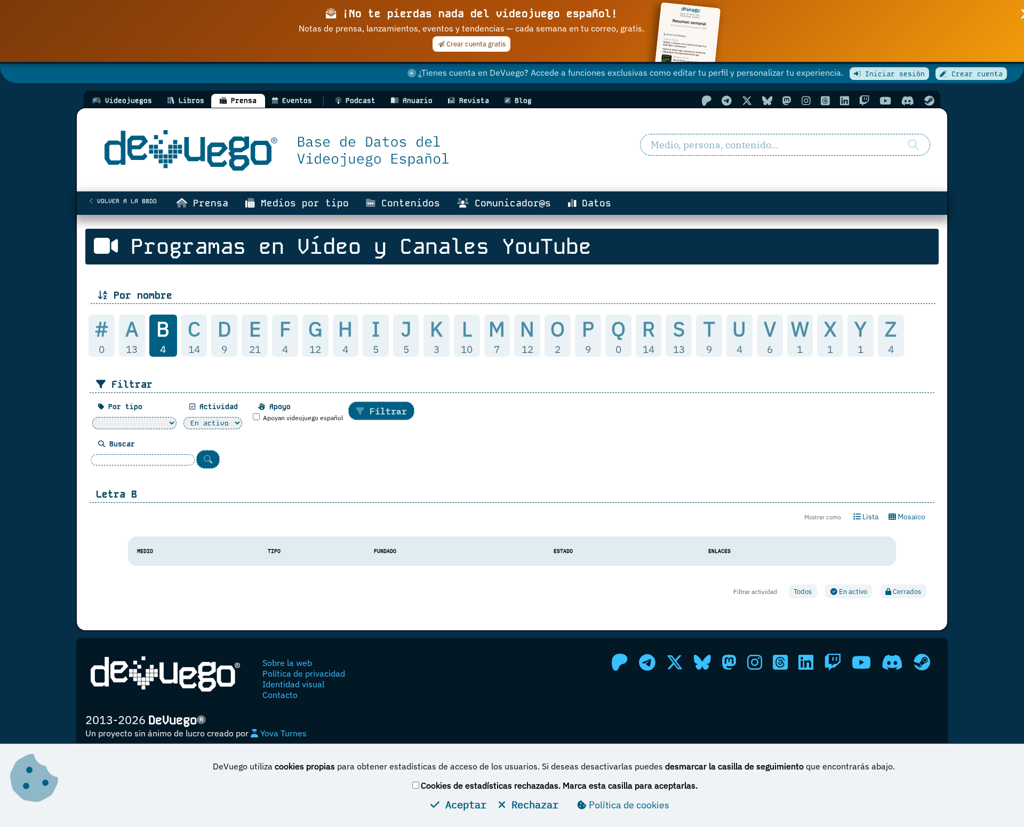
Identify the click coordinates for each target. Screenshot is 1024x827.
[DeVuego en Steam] (929, 100)
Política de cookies (628, 805)
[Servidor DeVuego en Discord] (907, 100)
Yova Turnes (282, 733)
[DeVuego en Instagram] (806, 100)
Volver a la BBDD (125, 201)
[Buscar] (913, 145)
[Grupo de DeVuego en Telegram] (726, 100)
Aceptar (462, 804)
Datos (593, 203)
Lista (869, 516)
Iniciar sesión (893, 73)
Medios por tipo (302, 203)
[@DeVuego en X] (747, 100)
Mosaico (910, 516)
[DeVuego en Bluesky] (767, 100)
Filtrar (385, 411)
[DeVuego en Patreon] (706, 100)
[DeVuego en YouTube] (885, 100)
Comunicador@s (510, 203)
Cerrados (906, 591)
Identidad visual (293, 684)
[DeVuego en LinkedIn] (844, 100)
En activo (852, 591)
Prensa (207, 203)
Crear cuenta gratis (475, 44)
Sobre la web (287, 662)
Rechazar (532, 804)
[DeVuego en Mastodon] (787, 100)
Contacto (280, 694)
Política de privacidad (303, 673)
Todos (803, 591)
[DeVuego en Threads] (825, 100)
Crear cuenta (975, 73)
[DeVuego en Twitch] (864, 100)
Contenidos (407, 203)
